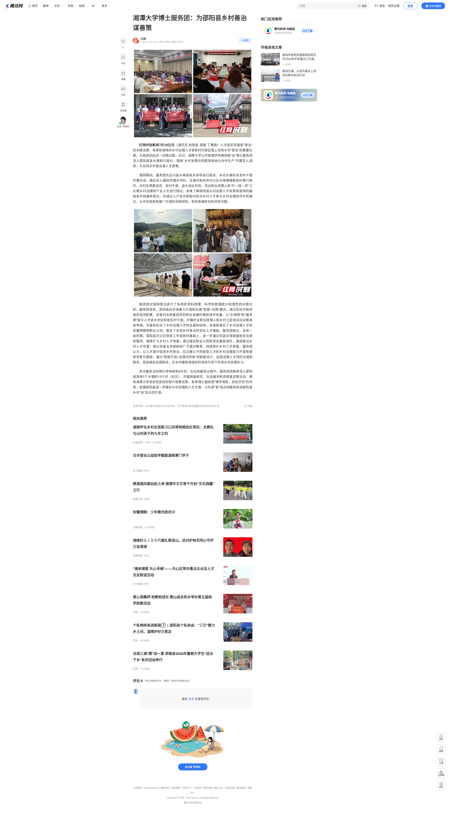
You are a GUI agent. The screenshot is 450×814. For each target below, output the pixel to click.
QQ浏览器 (229, 787)
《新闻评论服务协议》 (180, 680)
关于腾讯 (138, 787)
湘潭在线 (138, 499)
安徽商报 (138, 527)
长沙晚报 (138, 470)
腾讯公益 (218, 787)
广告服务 (197, 787)
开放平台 (186, 787)
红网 (135, 612)
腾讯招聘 (208, 787)
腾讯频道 (241, 787)
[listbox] (192, 543)
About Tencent (151, 787)
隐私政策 (175, 787)
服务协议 (165, 787)
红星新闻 (138, 442)
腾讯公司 (188, 802)
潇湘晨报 (138, 555)
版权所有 (197, 802)
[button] (307, 30)
